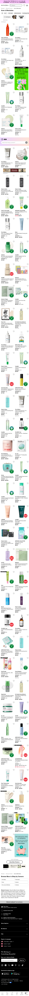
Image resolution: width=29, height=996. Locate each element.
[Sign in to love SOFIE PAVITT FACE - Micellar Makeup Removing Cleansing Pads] (13, 745)
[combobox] (15, 5)
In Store (11, 13)
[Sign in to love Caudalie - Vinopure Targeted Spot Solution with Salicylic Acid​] (27, 462)
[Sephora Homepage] (4, 5)
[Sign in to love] (13, 45)
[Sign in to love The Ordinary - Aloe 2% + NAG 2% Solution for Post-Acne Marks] (27, 615)
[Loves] (24, 5)
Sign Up (22, 960)
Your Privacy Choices (5, 982)
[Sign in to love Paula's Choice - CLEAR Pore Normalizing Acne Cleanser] (27, 636)
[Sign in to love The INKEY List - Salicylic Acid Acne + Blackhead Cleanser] (27, 418)
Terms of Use (10, 980)
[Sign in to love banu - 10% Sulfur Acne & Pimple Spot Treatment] (13, 572)
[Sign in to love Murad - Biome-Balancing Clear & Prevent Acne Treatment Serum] (13, 593)
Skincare (3, 8)
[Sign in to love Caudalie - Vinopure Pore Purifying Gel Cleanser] (27, 353)
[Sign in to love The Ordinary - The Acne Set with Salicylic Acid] (27, 24)
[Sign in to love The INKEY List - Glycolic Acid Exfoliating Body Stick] (13, 615)
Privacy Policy (3, 980)
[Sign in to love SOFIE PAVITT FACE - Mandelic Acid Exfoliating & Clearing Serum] (27, 374)
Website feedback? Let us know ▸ (14, 902)
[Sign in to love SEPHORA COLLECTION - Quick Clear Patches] (27, 527)
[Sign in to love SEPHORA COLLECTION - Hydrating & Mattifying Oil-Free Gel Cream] (27, 197)
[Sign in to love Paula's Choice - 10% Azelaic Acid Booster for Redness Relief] (13, 353)
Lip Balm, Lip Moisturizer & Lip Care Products (13, 892)
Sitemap (21, 980)
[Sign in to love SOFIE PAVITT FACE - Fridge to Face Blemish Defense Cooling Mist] (27, 724)
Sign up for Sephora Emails (7, 957)
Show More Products (14, 862)
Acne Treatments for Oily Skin (11, 897)
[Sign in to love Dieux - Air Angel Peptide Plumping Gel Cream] (27, 218)
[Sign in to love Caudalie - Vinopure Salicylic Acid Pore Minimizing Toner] (13, 418)
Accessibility (16, 980)
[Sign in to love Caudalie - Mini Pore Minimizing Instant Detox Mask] (27, 506)
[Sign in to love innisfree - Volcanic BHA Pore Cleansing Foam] (13, 791)
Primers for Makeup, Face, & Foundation (13, 894)
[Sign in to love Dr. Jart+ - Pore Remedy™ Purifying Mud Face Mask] (27, 440)
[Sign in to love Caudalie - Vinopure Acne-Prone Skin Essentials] (27, 286)
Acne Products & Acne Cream (12, 891)
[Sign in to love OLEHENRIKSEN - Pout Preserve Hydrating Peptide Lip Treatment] (27, 745)
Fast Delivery (18, 13)
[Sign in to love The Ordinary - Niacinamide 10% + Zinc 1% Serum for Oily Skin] (27, 45)
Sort (5, 13)
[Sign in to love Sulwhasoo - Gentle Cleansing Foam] (27, 791)
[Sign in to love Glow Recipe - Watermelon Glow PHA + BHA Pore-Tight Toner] (13, 658)
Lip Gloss (21, 891)
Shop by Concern (9, 8)
